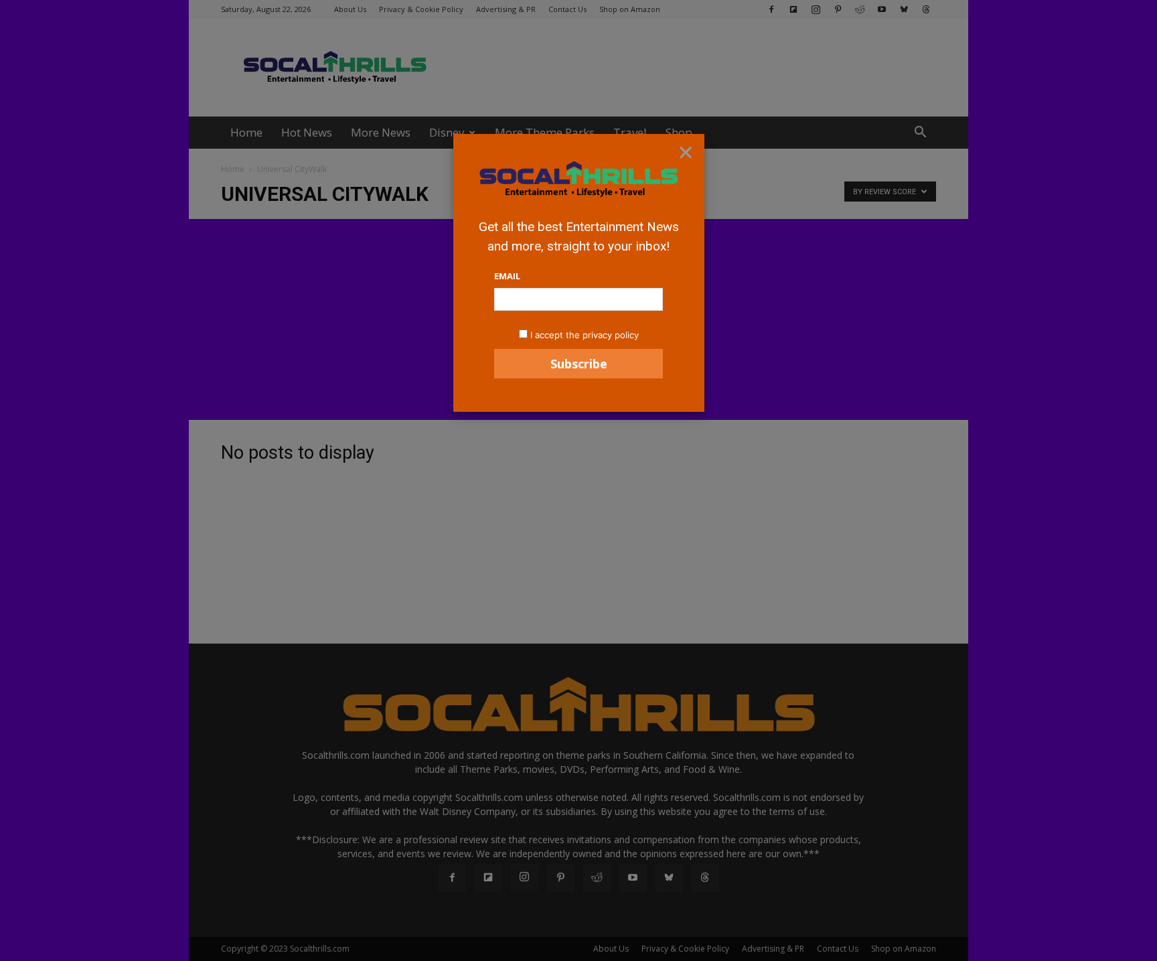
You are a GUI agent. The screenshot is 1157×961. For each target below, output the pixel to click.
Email (507, 276)
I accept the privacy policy (584, 334)
